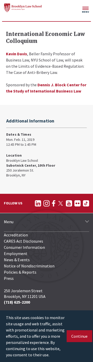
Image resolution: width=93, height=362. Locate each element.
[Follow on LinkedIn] (38, 203)
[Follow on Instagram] (46, 203)
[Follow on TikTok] (86, 203)
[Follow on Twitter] (61, 203)
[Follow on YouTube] (69, 203)
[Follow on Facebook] (53, 203)
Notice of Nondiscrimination (29, 265)
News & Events (17, 259)
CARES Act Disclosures (23, 241)
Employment (15, 253)
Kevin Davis (16, 53)
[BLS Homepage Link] (23, 7)
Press (9, 278)
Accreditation (16, 234)
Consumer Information (24, 247)
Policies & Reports (20, 272)
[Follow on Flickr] (77, 203)
